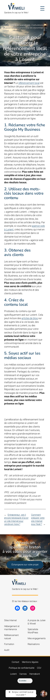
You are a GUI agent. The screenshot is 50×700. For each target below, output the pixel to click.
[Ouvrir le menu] (42, 8)
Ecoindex (22, 681)
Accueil (6, 25)
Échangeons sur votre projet (25, 564)
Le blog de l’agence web (20, 25)
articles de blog (30, 318)
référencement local (29, 83)
